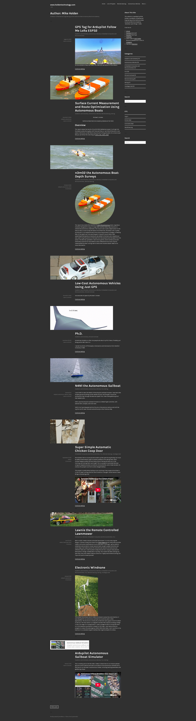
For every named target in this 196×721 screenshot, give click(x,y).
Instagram (129, 42)
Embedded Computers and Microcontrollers (87, 454)
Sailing (113, 113)
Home (103, 4)
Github (128, 31)
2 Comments (68, 188)
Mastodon (134, 44)
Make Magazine (102, 542)
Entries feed (128, 120)
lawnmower (65, 542)
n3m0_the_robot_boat (102, 134)
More (143, 4)
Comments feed (129, 123)
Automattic (75, 716)
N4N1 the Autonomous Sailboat (98, 386)
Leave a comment (67, 41)
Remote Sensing (121, 4)
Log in (126, 116)
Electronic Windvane (90, 567)
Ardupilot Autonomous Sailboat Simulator (91, 655)
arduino (69, 459)
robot (70, 187)
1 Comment (68, 544)
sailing (69, 394)
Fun (102, 389)
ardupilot (63, 119)
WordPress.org (129, 127)
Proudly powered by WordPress (57, 716)
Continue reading (80, 69)
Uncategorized (117, 454)
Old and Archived (89, 292)
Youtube (128, 33)
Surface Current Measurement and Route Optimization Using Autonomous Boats (97, 106)
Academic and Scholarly (81, 34)
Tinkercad (129, 36)
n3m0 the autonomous (103, 225)
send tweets (137, 38)
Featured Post (68, 392)
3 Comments (68, 461)
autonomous (68, 119)
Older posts (54, 707)
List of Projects (111, 4)
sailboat (66, 394)
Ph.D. (78, 333)
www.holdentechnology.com (62, 5)
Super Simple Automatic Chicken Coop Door (93, 449)
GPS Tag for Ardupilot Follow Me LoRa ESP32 (95, 28)
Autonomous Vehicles (134, 4)
